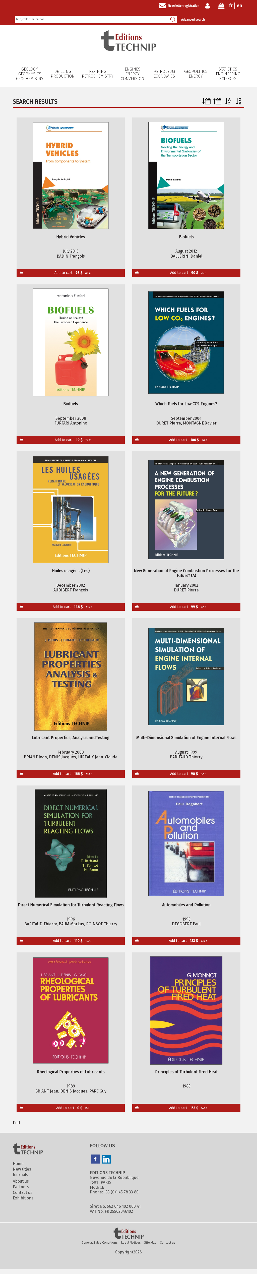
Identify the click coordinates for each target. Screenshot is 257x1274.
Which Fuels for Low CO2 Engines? (186, 403)
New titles (22, 1169)
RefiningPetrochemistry (97, 74)
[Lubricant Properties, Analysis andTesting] (71, 676)
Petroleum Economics (164, 74)
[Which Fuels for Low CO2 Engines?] (186, 342)
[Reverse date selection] (217, 103)
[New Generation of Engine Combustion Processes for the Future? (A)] (186, 509)
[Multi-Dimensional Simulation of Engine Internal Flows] (186, 676)
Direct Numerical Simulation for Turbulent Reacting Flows (71, 904)
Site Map (150, 1242)
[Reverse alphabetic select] (238, 103)
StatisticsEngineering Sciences (228, 74)
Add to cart (72, 273)
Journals (20, 1174)
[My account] (209, 6)
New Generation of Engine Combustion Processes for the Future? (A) (186, 573)
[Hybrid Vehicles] (71, 176)
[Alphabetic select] (228, 103)
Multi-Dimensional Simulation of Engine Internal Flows (186, 737)
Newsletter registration (183, 6)
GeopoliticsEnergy (196, 74)
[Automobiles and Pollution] (186, 844)
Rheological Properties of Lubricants (71, 1071)
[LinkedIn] (106, 1160)
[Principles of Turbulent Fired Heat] (186, 1010)
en (239, 5)
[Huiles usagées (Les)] (71, 509)
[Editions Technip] (128, 1234)
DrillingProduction (63, 74)
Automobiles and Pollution (186, 904)
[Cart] (221, 7)
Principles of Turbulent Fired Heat (186, 1071)
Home (18, 1163)
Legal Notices (131, 1242)
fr (230, 5)
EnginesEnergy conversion (132, 74)
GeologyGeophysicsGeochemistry (29, 74)
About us (21, 1181)
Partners (21, 1186)
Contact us (22, 1192)
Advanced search (193, 19)
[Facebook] (95, 1160)
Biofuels (186, 236)
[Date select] (206, 103)
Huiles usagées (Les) (71, 570)
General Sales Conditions (100, 1242)
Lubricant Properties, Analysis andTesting (70, 737)
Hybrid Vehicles (70, 236)
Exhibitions (23, 1198)
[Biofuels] (186, 176)
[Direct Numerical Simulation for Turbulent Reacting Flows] (71, 844)
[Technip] (128, 49)
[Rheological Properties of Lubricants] (71, 1010)
